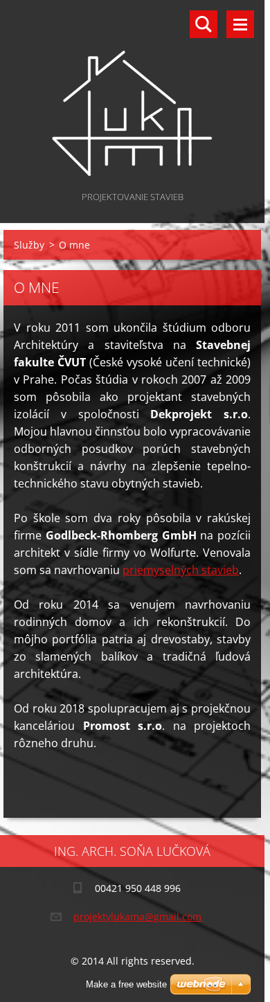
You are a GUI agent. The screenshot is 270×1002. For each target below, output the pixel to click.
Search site (203, 24)
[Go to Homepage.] (132, 94)
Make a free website (126, 984)
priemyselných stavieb (181, 570)
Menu (240, 24)
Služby (29, 244)
